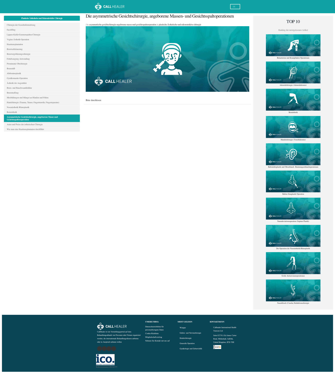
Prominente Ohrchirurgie (17, 63)
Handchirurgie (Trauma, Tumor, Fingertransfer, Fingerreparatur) (33, 102)
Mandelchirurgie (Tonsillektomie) (293, 139)
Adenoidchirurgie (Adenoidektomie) (293, 85)
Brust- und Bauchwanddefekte (19, 87)
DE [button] (234, 6)
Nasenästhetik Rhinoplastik (18, 107)
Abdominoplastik (14, 73)
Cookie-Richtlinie (152, 333)
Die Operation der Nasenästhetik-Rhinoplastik (293, 248)
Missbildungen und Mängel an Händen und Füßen (27, 97)
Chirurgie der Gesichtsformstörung (21, 24)
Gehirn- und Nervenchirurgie (190, 333)
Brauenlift (11, 68)
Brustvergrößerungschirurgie (18, 53)
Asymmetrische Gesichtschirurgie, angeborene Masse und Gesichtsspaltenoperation (32, 118)
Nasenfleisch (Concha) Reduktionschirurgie (293, 303)
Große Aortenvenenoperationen (293, 276)
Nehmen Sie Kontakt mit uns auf (157, 340)
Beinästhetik (12, 112)
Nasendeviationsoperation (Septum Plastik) (293, 221)
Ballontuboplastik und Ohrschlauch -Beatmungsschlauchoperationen (293, 167)
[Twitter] (109, 348)
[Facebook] (99, 348)
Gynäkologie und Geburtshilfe (191, 348)
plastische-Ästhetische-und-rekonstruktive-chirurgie (180, 24)
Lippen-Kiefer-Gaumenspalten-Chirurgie (23, 34)
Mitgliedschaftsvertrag (153, 337)
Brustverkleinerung (15, 49)
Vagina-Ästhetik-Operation (18, 39)
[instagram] (104, 348)
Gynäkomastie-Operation (17, 78)
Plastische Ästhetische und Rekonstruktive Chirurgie (41, 18)
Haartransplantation (15, 44)
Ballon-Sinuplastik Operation (293, 194)
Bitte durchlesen (93, 100)
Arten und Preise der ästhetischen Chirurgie (25, 124)
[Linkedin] (113, 348)
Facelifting (11, 29)
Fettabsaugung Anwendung (18, 58)
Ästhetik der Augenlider (17, 83)
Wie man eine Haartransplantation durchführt (25, 129)
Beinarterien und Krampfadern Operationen (293, 58)
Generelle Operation (187, 343)
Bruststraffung (13, 92)
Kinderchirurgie (185, 338)
